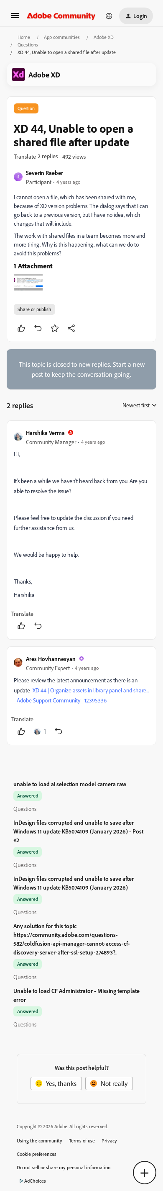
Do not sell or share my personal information (64, 1167)
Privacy (109, 1140)
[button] (15, 18)
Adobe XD (104, 37)
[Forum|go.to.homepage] (61, 16)
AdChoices (35, 1181)
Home (24, 37)
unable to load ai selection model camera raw (69, 783)
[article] (81, 530)
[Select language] (109, 16)
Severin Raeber (44, 172)
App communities (62, 37)
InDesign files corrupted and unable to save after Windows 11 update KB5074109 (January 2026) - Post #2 (78, 831)
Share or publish (34, 309)
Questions (28, 44)
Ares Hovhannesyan (51, 658)
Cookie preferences (36, 1154)
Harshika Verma (45, 432)
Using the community (39, 1140)
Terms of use (82, 1140)
